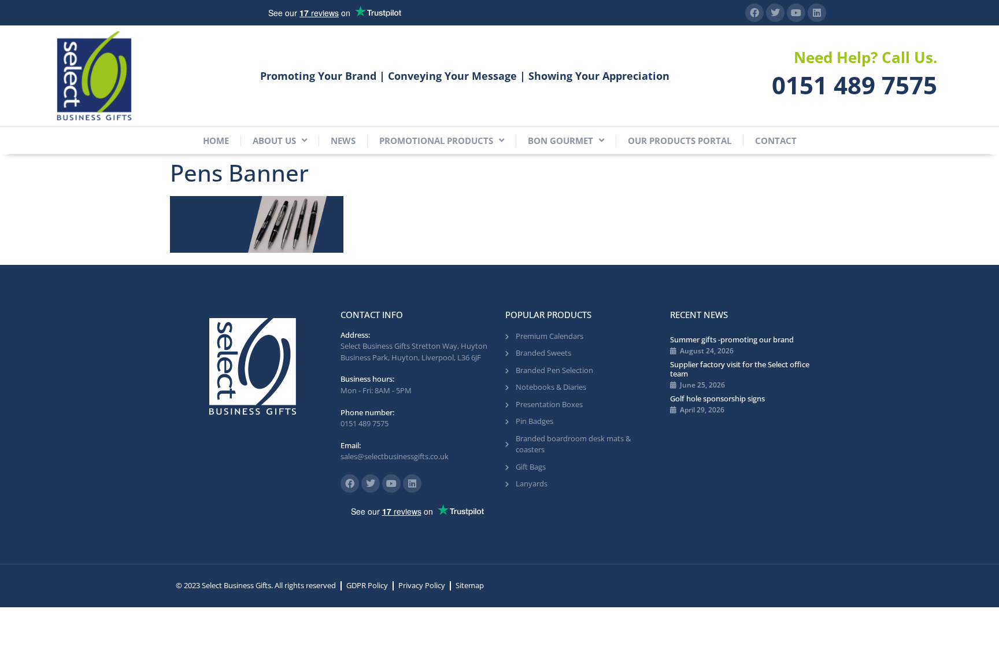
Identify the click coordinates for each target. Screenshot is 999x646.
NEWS (343, 140)
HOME (216, 140)
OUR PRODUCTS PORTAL (679, 140)
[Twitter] (775, 12)
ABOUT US (274, 140)
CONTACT (776, 140)
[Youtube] (796, 12)
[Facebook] (754, 12)
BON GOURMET (560, 140)
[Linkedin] (817, 12)
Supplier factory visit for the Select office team (739, 369)
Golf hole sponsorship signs (717, 398)
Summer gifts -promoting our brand (732, 339)
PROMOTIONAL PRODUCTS (436, 140)
